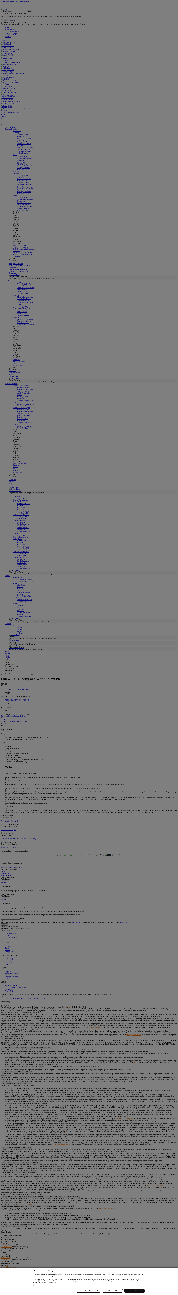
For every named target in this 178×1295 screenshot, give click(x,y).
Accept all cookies (134, 1291)
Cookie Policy (44, 1286)
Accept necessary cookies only (89, 1291)
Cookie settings (112, 1291)
